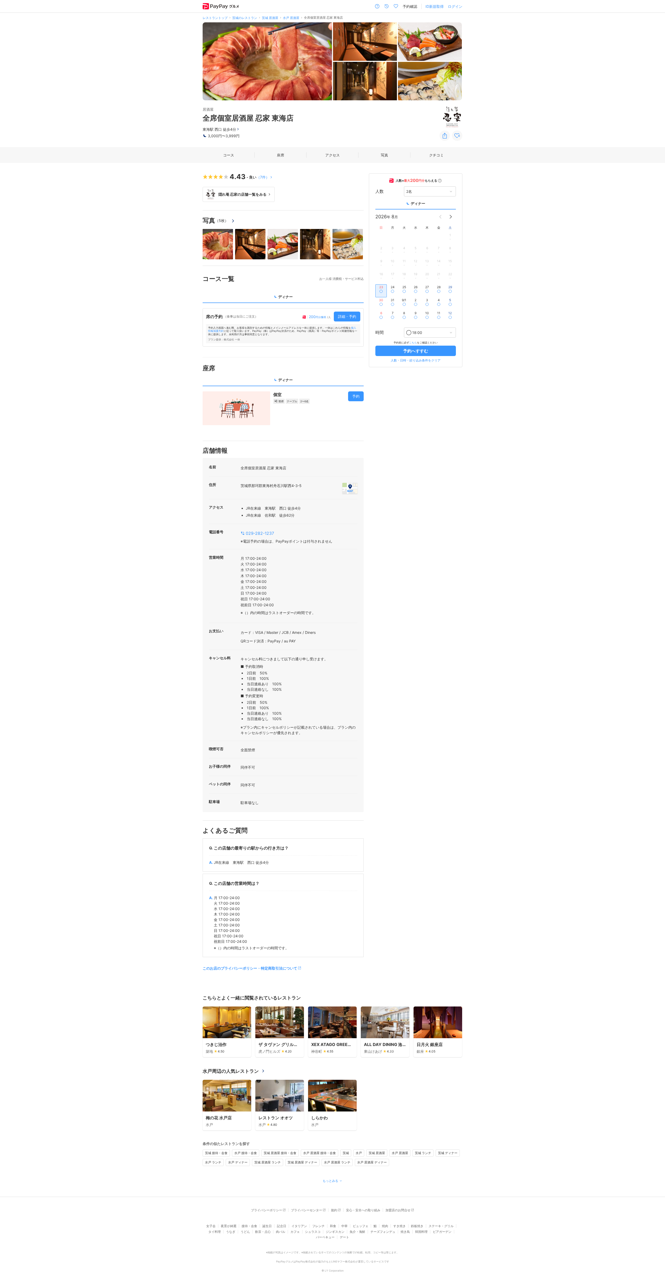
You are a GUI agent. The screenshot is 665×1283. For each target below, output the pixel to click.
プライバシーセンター (306, 1210)
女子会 (211, 1226)
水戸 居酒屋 (400, 1153)
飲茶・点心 (263, 1232)
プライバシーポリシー (266, 1210)
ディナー (418, 203)
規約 (334, 1210)
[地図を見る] (349, 488)
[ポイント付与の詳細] (440, 181)
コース (228, 155)
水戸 (359, 1153)
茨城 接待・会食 (216, 1153)
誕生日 (267, 1226)
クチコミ (436, 155)
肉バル (280, 1232)
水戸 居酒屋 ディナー (372, 1162)
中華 (344, 1226)
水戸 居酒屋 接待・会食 (319, 1153)
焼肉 (385, 1226)
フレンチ (318, 1226)
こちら (413, 342)
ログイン (455, 6)
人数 (379, 191)
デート (344, 1237)
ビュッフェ (360, 1226)
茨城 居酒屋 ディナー (302, 1162)
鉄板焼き (417, 1226)
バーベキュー (325, 1237)
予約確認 (410, 6)
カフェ (295, 1232)
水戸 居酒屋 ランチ (337, 1162)
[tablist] (283, 298)
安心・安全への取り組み (363, 1210)
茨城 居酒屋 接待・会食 (280, 1153)
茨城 (346, 1153)
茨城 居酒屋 (377, 1153)
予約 (356, 396)
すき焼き (399, 1226)
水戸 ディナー (238, 1162)
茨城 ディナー (447, 1153)
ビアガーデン (442, 1232)
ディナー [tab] (285, 296)
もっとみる (330, 1181)
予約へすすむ (415, 350)
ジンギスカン (335, 1232)
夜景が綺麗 (228, 1226)
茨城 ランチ (423, 1153)
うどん (245, 1232)
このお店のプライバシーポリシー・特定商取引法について (250, 968)
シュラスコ (313, 1232)
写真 (384, 155)
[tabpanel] (283, 327)
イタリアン (299, 1226)
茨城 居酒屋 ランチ (267, 1162)
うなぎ (230, 1232)
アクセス (332, 155)
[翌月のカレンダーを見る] (450, 217)
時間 (379, 332)
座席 (280, 155)
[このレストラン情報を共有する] (445, 135)
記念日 (281, 1226)
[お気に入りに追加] (457, 135)
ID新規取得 (434, 6)
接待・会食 (249, 1226)
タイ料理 (214, 1232)
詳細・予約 (347, 316)
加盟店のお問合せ (397, 1210)
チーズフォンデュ (382, 1232)
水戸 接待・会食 (245, 1153)
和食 (333, 1226)
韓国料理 (421, 1232)
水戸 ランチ (213, 1162)
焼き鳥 (405, 1232)
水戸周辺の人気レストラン (231, 1071)
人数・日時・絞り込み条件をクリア (416, 360)
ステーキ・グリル (441, 1226)
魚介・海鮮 (357, 1232)
